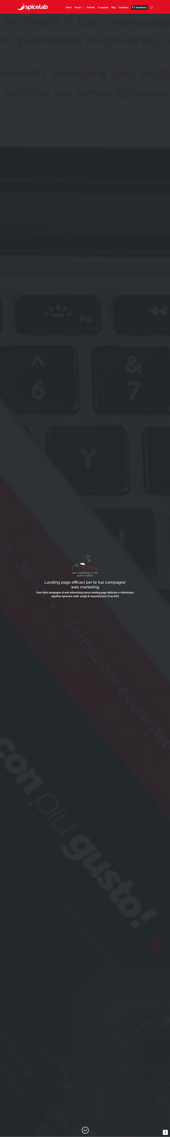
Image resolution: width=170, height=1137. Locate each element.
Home (69, 8)
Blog (113, 8)
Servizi (78, 8)
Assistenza (141, 7)
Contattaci (123, 8)
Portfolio (91, 8)
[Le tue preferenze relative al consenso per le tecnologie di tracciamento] (165, 1132)
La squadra (103, 8)
